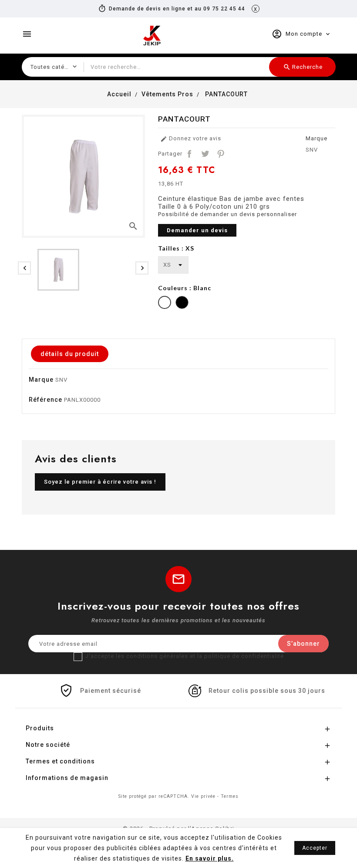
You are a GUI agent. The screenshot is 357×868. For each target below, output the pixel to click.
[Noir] (182, 303)
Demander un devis (197, 230)
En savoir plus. (209, 858)
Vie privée (203, 796)
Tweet (205, 154)
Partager (189, 154)
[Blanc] (164, 303)
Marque (316, 138)
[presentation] (24, 268)
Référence (45, 399)
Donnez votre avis (190, 138)
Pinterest (221, 154)
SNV (312, 149)
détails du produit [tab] (69, 353)
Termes (230, 796)
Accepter (314, 848)
